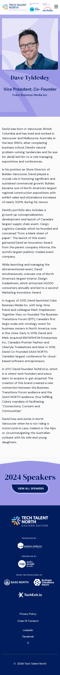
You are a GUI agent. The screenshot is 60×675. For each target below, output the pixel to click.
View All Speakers (31, 488)
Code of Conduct (28, 621)
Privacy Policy (28, 614)
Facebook (28, 636)
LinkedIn (28, 630)
